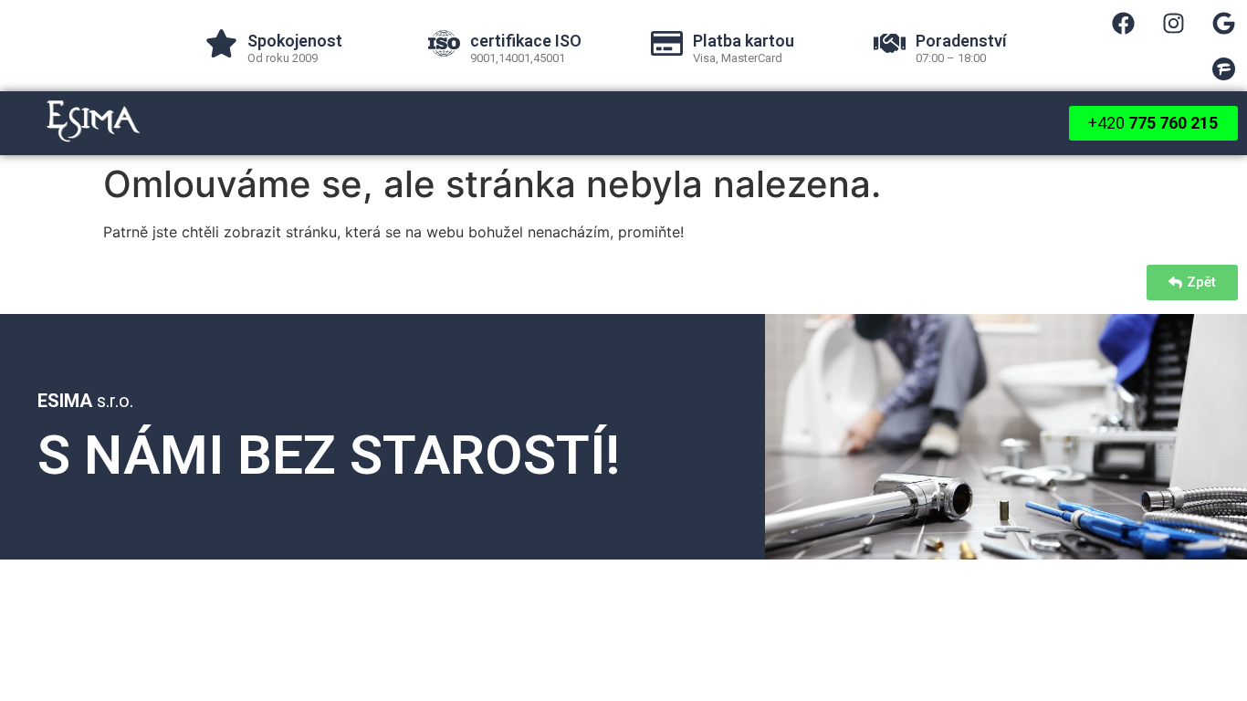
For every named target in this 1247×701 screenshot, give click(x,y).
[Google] (1224, 23)
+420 (1154, 122)
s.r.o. (85, 401)
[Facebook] (1124, 23)
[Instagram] (1174, 23)
